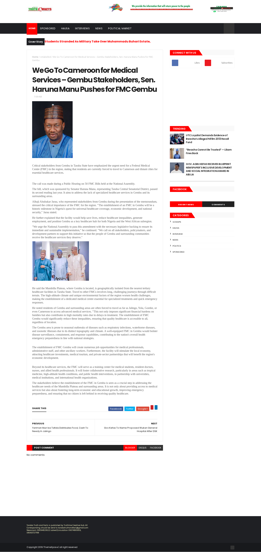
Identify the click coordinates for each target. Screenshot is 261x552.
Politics (177, 245)
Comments (218, 204)
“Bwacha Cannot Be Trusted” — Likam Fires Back (209, 151)
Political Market (120, 28)
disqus (142, 447)
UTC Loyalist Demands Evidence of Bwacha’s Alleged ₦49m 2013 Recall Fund (207, 139)
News (98, 28)
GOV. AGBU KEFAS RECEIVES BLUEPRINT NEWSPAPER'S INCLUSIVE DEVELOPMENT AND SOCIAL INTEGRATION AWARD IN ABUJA (209, 169)
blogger (130, 447)
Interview (178, 234)
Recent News (186, 204)
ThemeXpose (50, 547)
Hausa (65, 28)
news (175, 239)
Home (35, 56)
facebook (155, 447)
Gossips (177, 222)
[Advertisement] (202, 97)
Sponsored (48, 28)
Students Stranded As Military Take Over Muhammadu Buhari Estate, (98, 41)
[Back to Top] (232, 548)
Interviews (82, 28)
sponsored (178, 252)
